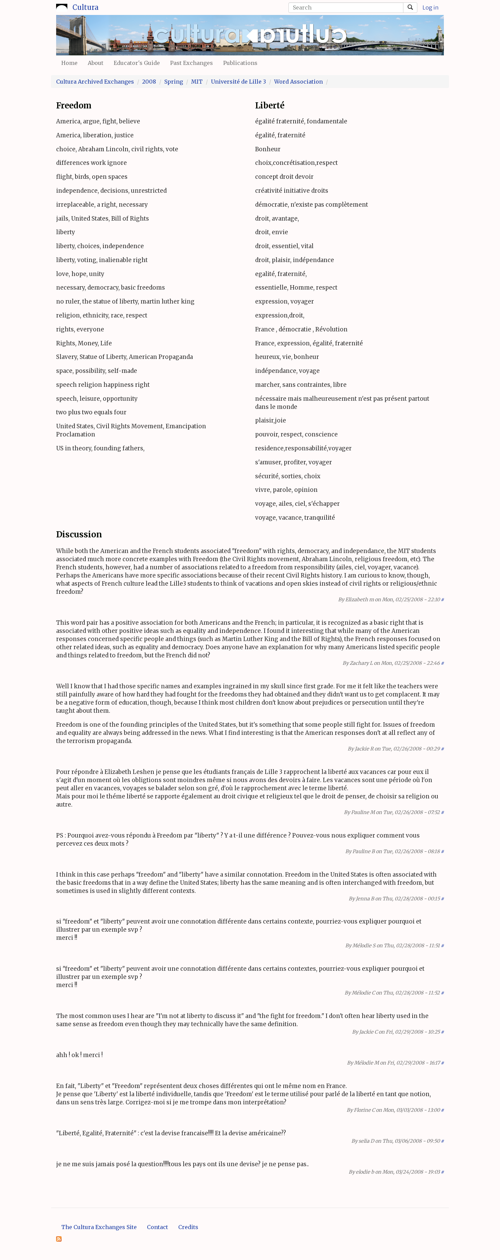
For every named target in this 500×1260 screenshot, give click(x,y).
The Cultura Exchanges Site (99, 1227)
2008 (149, 81)
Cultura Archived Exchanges (95, 81)
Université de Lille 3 (238, 81)
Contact (157, 1227)
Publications (240, 62)
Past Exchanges (191, 62)
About (95, 62)
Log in (430, 7)
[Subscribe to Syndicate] (59, 1238)
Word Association (298, 81)
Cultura (85, 7)
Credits (188, 1227)
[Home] (61, 6)
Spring (173, 81)
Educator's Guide (137, 62)
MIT (197, 81)
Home (69, 62)
